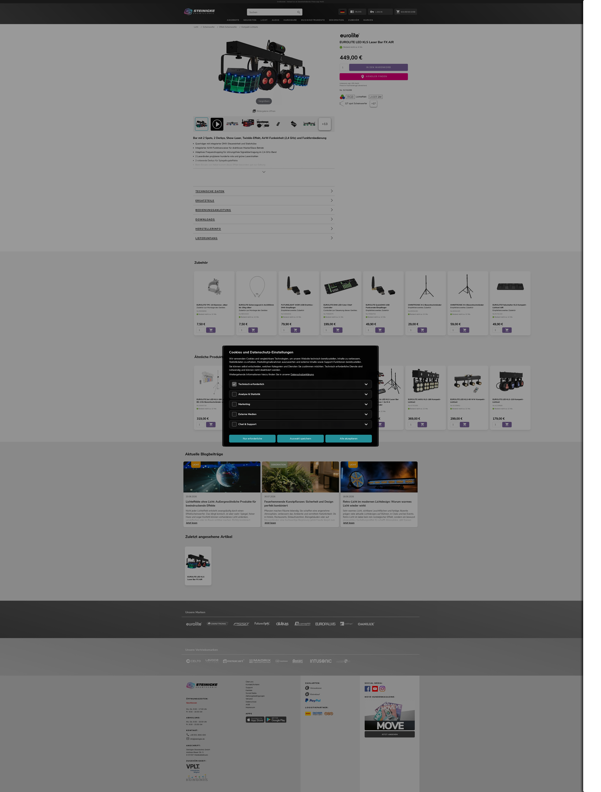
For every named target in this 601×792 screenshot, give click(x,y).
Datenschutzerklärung (302, 374)
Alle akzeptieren (348, 438)
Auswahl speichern (300, 438)
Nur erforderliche (252, 438)
